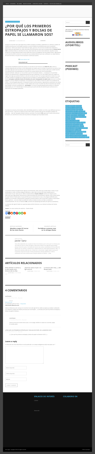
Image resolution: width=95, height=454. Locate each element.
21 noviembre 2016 (20, 40)
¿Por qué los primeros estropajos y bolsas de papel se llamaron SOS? (28, 330)
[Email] (22, 213)
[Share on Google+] (52, 40)
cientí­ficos (69, 111)
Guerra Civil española (72, 120)
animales (78, 105)
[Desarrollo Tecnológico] (38, 416)
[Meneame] (24, 213)
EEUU (85, 113)
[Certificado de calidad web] (38, 406)
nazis (84, 131)
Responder (20, 298)
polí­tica (72, 133)
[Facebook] (68, 3)
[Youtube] (85, 3)
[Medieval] (76, 407)
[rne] (67, 433)
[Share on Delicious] (57, 40)
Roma (67, 137)
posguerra (79, 133)
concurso (82, 111)
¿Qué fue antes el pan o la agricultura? (32, 268)
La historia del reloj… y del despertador (52, 268)
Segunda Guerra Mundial (77, 137)
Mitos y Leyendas (71, 131)
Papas (67, 133)
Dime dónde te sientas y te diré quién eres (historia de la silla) (13, 269)
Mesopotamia (70, 130)
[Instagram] (71, 3)
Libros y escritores (81, 128)
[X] (9, 213)
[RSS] (79, 3)
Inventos (7, 217)
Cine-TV (75, 111)
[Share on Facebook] (47, 40)
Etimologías (74, 117)
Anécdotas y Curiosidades (74, 107)
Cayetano (12, 318)
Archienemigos (70, 109)
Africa (67, 105)
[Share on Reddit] (60, 40)
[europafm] (67, 418)
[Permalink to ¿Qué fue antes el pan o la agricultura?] (33, 277)
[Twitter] (82, 3)
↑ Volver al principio (86, 449)
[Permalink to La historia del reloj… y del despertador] (52, 277)
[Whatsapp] (19, 213)
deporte (68, 113)
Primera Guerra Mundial (73, 135)
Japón (81, 124)
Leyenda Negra (70, 128)
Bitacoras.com (8, 302)
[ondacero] (67, 425)
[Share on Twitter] (50, 40)
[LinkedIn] (74, 3)
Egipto (68, 115)
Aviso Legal (7, 449)
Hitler (78, 122)
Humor (83, 122)
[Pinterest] (76, 3)
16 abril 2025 (56, 271)
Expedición (82, 117)
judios (82, 126)
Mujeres (79, 131)
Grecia (73, 118)
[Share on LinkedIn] (55, 40)
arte (77, 109)
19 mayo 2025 (37, 271)
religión (84, 135)
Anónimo (8, 296)
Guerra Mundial (70, 122)
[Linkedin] (14, 213)
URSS (87, 137)
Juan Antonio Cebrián (72, 126)
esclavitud (81, 115)
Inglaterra (69, 124)
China (81, 109)
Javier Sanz (11, 272)
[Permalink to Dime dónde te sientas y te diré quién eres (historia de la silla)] (13, 280)
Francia (68, 118)
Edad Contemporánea (12, 21)
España (68, 117)
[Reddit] (11, 213)
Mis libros (78, 130)
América (72, 105)
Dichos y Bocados (77, 113)
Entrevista (74, 115)
